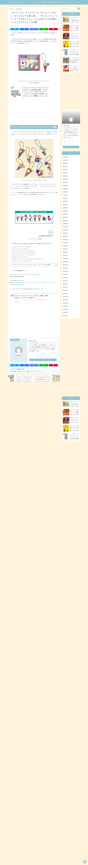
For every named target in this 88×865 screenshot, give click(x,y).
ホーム (13, 9)
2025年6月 (65, 201)
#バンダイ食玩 (42, 282)
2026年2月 (65, 176)
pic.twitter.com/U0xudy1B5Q (17, 284)
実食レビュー (62, 2)
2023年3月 (65, 287)
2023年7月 (65, 274)
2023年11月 (65, 261)
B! (34, 29)
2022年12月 (65, 296)
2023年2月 (65, 290)
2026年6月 (65, 163)
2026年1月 (65, 179)
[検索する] (78, 8)
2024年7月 (65, 236)
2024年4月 (65, 246)
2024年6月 (65, 239)
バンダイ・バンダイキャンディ (36, 371)
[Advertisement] (34, 111)
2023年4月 (65, 284)
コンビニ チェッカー (17, 2)
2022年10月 (65, 303)
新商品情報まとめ (53, 2)
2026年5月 (65, 166)
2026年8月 (65, 157)
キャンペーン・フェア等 (73, 2)
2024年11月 (65, 223)
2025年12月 (65, 182)
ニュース (38, 2)
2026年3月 (65, 173)
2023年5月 (65, 280)
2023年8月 (65, 271)
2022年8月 (65, 309)
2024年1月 (65, 255)
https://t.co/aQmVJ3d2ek (17, 282)
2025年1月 (65, 217)
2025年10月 (65, 188)
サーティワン (23, 371)
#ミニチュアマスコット (51, 282)
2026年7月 (65, 160)
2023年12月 (65, 258)
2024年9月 (65, 230)
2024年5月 (65, 242)
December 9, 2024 (38, 289)
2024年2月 (65, 252)
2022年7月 (65, 312)
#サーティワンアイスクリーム (30, 282)
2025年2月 (65, 214)
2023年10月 (65, 265)
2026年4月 (65, 169)
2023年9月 (65, 268)
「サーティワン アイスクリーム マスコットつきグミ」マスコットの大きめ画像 (30, 264)
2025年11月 (65, 185)
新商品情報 (44, 2)
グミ (16, 371)
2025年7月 (65, 198)
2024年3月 (65, 249)
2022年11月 (65, 299)
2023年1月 (65, 293)
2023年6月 (65, 277)
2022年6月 (65, 315)
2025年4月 (65, 207)
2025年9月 (65, 192)
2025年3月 (65, 211)
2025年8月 (65, 195)
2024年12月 (65, 220)
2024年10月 (65, 226)
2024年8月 (65, 233)
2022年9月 (65, 306)
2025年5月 (65, 204)
